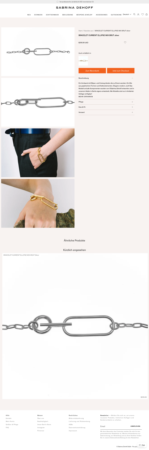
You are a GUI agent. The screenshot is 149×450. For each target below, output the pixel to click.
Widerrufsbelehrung (76, 418)
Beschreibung (84, 78)
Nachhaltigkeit (42, 421)
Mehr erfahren (86, 96)
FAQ (7, 427)
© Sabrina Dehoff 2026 (124, 446)
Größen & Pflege (12, 424)
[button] (38, 14)
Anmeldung (135, 426)
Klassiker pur (88, 30)
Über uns (40, 418)
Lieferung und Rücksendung (79, 421)
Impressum (73, 431)
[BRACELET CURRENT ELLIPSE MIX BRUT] (83, 64)
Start (80, 30)
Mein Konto (10, 421)
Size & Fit (82, 107)
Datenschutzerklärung (77, 427)
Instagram (41, 427)
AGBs (71, 424)
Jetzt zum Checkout (121, 70)
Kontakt (9, 418)
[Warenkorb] (146, 14)
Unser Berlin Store (44, 424)
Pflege (81, 102)
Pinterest (40, 431)
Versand (82, 112)
